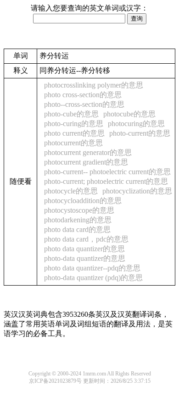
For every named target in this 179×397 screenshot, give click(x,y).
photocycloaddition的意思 (83, 200)
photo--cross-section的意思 (84, 104)
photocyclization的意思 (137, 191)
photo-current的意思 (139, 133)
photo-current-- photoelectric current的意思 (107, 172)
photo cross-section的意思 (83, 95)
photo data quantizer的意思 (84, 249)
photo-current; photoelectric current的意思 (106, 181)
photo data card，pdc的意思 (86, 239)
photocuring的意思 (136, 123)
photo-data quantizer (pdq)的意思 (93, 277)
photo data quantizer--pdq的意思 (92, 268)
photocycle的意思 (71, 191)
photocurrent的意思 (73, 143)
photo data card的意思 (77, 229)
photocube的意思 (129, 114)
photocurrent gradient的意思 (86, 162)
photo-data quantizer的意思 (84, 258)
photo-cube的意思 (71, 114)
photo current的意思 (74, 133)
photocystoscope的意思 (79, 210)
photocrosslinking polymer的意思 (93, 85)
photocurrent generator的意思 (88, 152)
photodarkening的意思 (78, 220)
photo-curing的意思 (73, 123)
